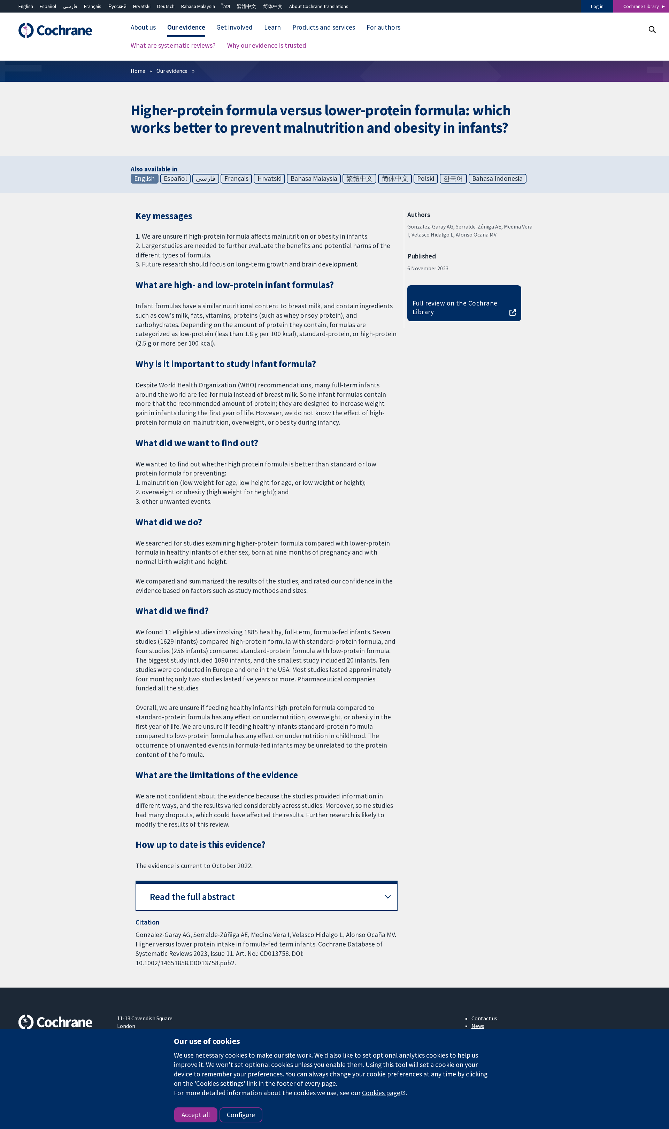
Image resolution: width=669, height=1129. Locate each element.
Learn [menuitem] (272, 27)
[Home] (62, 30)
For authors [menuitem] (383, 27)
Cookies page (381, 1093)
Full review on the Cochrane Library (455, 307)
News (477, 1025)
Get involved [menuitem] (234, 27)
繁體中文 (246, 6)
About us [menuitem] (143, 27)
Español (48, 6)
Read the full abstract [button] (192, 897)
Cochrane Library (641, 6)
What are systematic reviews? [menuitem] (173, 45)
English (25, 6)
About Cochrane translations (318, 6)
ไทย (226, 6)
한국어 (453, 178)
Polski (425, 178)
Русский (117, 6)
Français (92, 6)
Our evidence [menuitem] (186, 27)
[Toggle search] (652, 29)
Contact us (484, 1018)
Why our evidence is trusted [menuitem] (266, 45)
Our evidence (171, 70)
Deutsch (166, 6)
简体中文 (273, 6)
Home (138, 70)
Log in (597, 6)
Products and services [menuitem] (323, 27)
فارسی (70, 6)
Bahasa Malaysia (198, 6)
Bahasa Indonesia (497, 178)
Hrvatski (142, 6)
